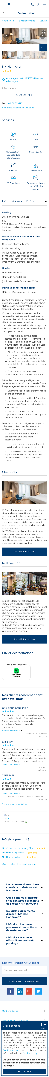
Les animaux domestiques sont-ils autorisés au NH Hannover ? (23, 887)
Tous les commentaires (14, 804)
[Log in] (40, 4)
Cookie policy (30, 1053)
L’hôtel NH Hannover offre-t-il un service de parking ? (20, 940)
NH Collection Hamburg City (17, 848)
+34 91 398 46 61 (24, 95)
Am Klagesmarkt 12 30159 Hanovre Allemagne (24, 80)
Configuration (10, 1050)
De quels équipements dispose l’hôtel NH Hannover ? (20, 914)
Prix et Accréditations (17, 653)
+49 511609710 (14, 103)
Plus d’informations (24, 551)
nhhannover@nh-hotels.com (18, 107)
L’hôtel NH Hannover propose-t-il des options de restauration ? (21, 927)
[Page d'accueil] (8, 4)
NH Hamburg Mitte (12, 857)
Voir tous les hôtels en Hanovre (19, 864)
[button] (3, 13)
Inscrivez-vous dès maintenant (24, 981)
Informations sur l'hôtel (18, 201)
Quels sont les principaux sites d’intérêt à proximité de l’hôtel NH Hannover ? (22, 900)
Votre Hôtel (8, 20)
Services (8, 120)
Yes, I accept (24, 1071)
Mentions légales (10, 1011)
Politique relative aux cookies (16, 1020)
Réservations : (9, 88)
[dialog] (24, 1048)
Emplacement (27, 20)
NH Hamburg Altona (13, 852)
